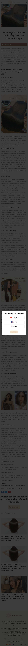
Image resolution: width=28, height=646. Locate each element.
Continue (14, 332)
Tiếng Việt (15, 318)
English (15, 322)
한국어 (15, 326)
